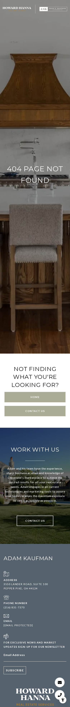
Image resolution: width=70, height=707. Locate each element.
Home (35, 397)
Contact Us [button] (35, 410)
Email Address (14, 655)
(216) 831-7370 (14, 607)
